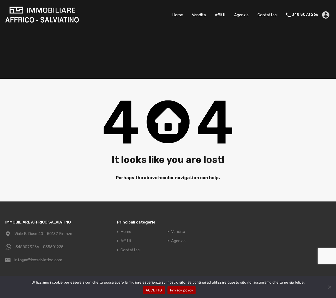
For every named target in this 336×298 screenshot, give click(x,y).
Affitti (220, 15)
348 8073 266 (305, 15)
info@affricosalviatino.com (38, 260)
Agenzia (241, 15)
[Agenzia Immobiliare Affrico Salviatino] (42, 22)
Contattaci (267, 15)
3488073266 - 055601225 (39, 246)
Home (177, 15)
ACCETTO (154, 290)
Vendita (199, 15)
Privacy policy (181, 290)
